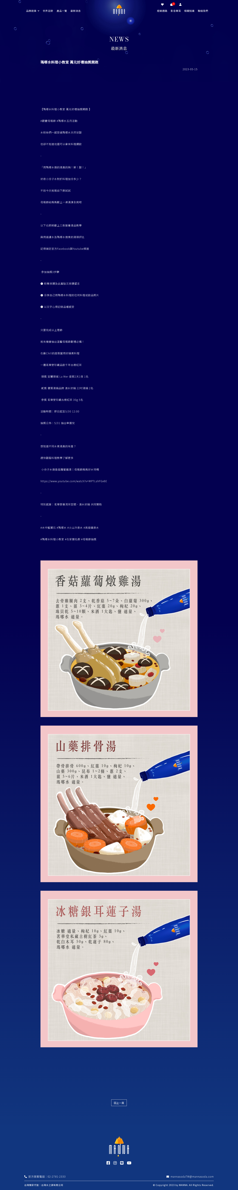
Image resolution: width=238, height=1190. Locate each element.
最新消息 (75, 10)
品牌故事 (31, 10)
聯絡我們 (203, 10)
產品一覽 (62, 10)
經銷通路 (162, 10)
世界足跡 (48, 10)
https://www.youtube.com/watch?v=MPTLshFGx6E (73, 481)
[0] (171, 4)
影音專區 (176, 10)
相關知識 (189, 10)
